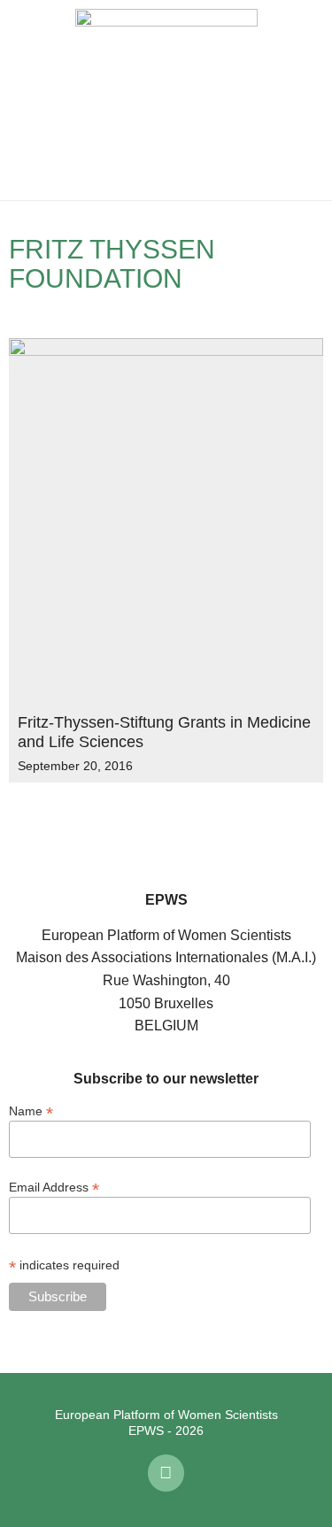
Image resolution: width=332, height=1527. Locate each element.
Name (31, 1110)
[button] (26, 100)
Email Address (54, 1186)
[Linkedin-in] (166, 1473)
